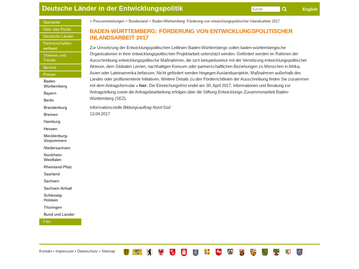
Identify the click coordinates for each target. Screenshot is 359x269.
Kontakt (45, 251)
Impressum (65, 251)
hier (143, 85)
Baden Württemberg (55, 83)
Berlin (49, 100)
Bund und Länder (59, 214)
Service (49, 67)
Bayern (50, 93)
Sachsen (51, 181)
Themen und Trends (54, 57)
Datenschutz (87, 251)
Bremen (51, 114)
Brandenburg (55, 107)
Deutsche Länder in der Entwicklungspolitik (112, 8)
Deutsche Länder (58, 36)
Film (47, 222)
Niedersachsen (57, 148)
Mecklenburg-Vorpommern (56, 138)
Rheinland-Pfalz (58, 167)
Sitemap (108, 251)
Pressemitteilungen (108, 21)
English (310, 9)
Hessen (50, 129)
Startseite (51, 22)
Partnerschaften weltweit (57, 45)
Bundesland (138, 21)
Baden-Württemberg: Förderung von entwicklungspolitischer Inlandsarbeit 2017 (216, 21)
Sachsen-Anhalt (58, 188)
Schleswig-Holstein (53, 197)
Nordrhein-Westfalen (53, 157)
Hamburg (52, 121)
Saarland (52, 174)
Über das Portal (57, 29)
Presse (49, 74)
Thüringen (53, 207)
